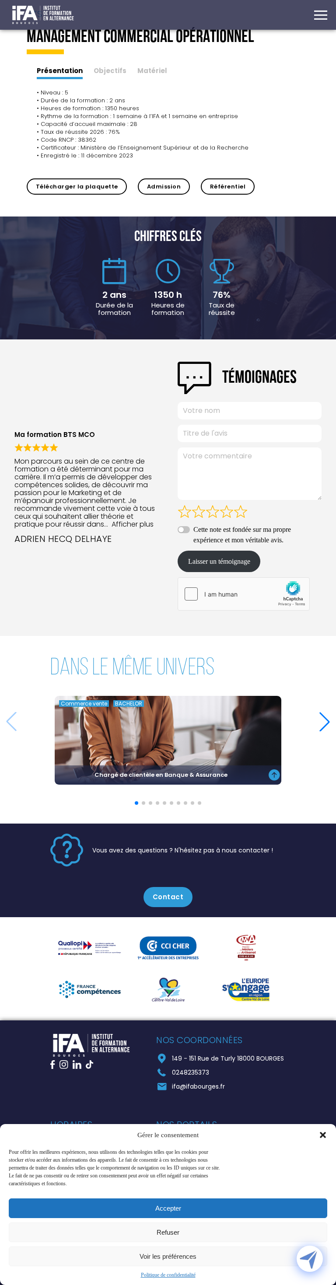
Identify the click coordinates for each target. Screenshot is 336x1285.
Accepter (168, 1208)
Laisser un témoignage (219, 561)
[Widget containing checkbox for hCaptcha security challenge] (244, 594)
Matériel (152, 70)
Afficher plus (133, 524)
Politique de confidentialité (168, 1275)
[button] (322, 1135)
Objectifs (110, 70)
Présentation (60, 70)
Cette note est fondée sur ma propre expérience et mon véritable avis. (242, 535)
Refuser (168, 1232)
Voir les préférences (168, 1256)
